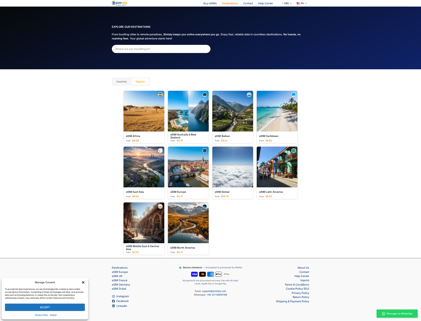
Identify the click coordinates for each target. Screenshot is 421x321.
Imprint (53, 315)
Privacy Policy (41, 315)
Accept (45, 307)
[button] (83, 282)
